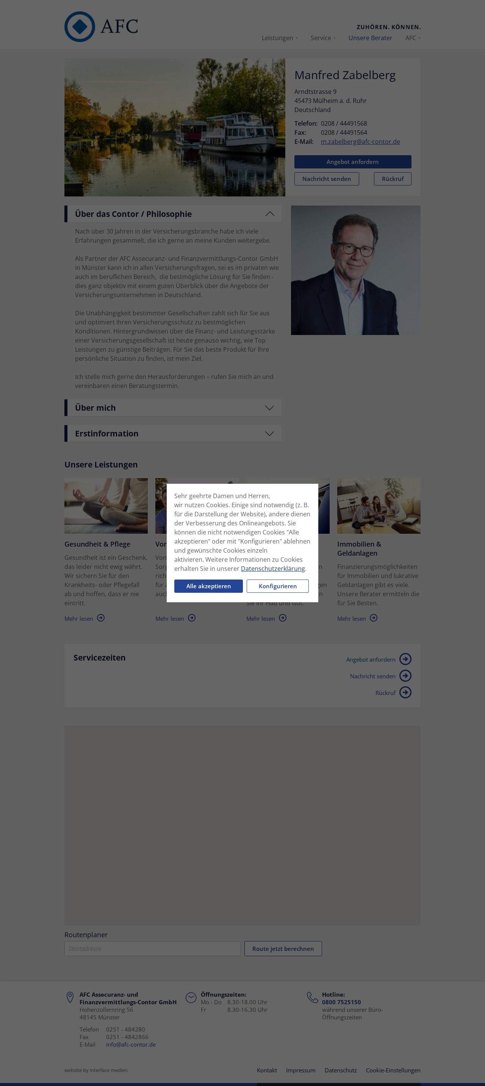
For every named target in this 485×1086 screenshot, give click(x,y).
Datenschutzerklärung (273, 568)
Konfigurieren (278, 586)
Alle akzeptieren (208, 586)
